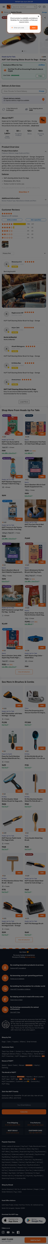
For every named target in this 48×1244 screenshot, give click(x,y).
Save (33, 27)
